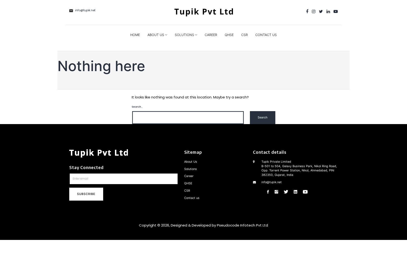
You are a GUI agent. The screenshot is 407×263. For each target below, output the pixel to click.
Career (211, 35)
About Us (190, 161)
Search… (137, 107)
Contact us (266, 35)
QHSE (229, 35)
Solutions (190, 169)
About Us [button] (156, 35)
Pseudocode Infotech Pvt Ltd (242, 225)
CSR (244, 35)
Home (135, 35)
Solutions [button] (185, 35)
